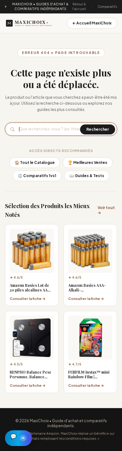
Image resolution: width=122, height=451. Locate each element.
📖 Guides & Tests (86, 175)
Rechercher (97, 129)
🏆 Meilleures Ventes (87, 162)
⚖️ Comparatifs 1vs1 (37, 175)
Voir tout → (106, 210)
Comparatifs (107, 6)
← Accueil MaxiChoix (92, 23)
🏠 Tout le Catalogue (35, 162)
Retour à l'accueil (79, 6)
